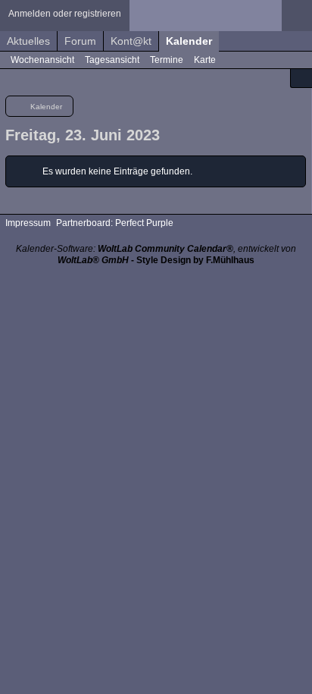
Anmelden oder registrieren (64, 13)
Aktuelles (28, 41)
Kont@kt (131, 41)
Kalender (189, 41)
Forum (80, 41)
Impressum (28, 223)
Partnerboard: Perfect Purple (114, 223)
